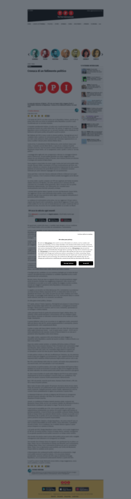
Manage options (68, 263)
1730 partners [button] (48, 243)
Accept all (86, 263)
